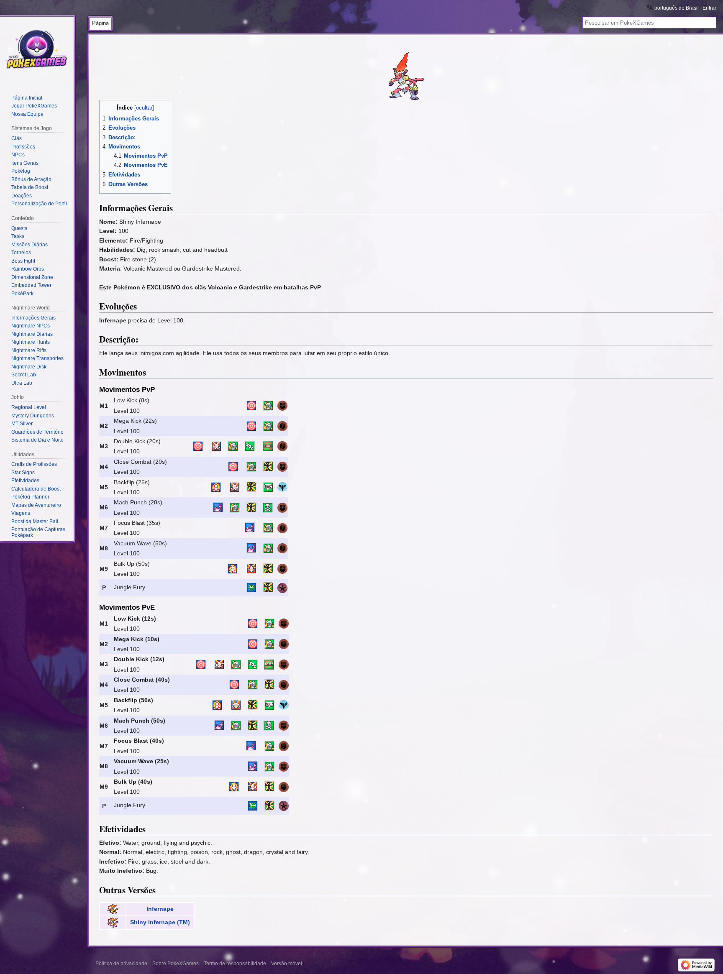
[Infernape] (113, 908)
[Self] (216, 486)
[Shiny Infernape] (406, 75)
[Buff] (268, 466)
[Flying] (282, 486)
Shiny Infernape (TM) (160, 922)
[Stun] (249, 445)
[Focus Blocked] (216, 445)
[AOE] (218, 507)
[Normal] (282, 587)
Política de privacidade (121, 963)
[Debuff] (268, 507)
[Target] (251, 404)
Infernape (160, 908)
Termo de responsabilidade (235, 963)
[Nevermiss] (268, 486)
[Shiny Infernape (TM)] (113, 922)
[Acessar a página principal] (36, 50)
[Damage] (268, 404)
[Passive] (251, 587)
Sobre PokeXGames (175, 963)
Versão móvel (286, 963)
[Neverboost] (268, 445)
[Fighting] (282, 405)
